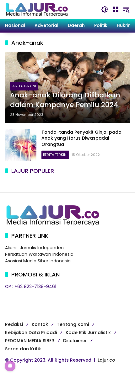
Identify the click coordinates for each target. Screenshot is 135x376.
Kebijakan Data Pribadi (31, 332)
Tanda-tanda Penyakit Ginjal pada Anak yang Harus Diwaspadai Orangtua (81, 138)
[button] (105, 9)
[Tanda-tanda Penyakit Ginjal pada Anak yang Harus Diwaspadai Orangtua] (20, 145)
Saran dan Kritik (23, 349)
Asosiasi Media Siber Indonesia (38, 261)
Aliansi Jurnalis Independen (34, 248)
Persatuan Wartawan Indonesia (39, 254)
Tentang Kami (73, 324)
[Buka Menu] (115, 9)
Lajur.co (106, 360)
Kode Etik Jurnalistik (88, 332)
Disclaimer (75, 340)
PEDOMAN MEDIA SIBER (29, 340)
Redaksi (14, 324)
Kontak (40, 324)
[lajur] (36, 9)
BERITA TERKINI (24, 86)
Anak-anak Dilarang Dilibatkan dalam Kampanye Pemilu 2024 (65, 100)
